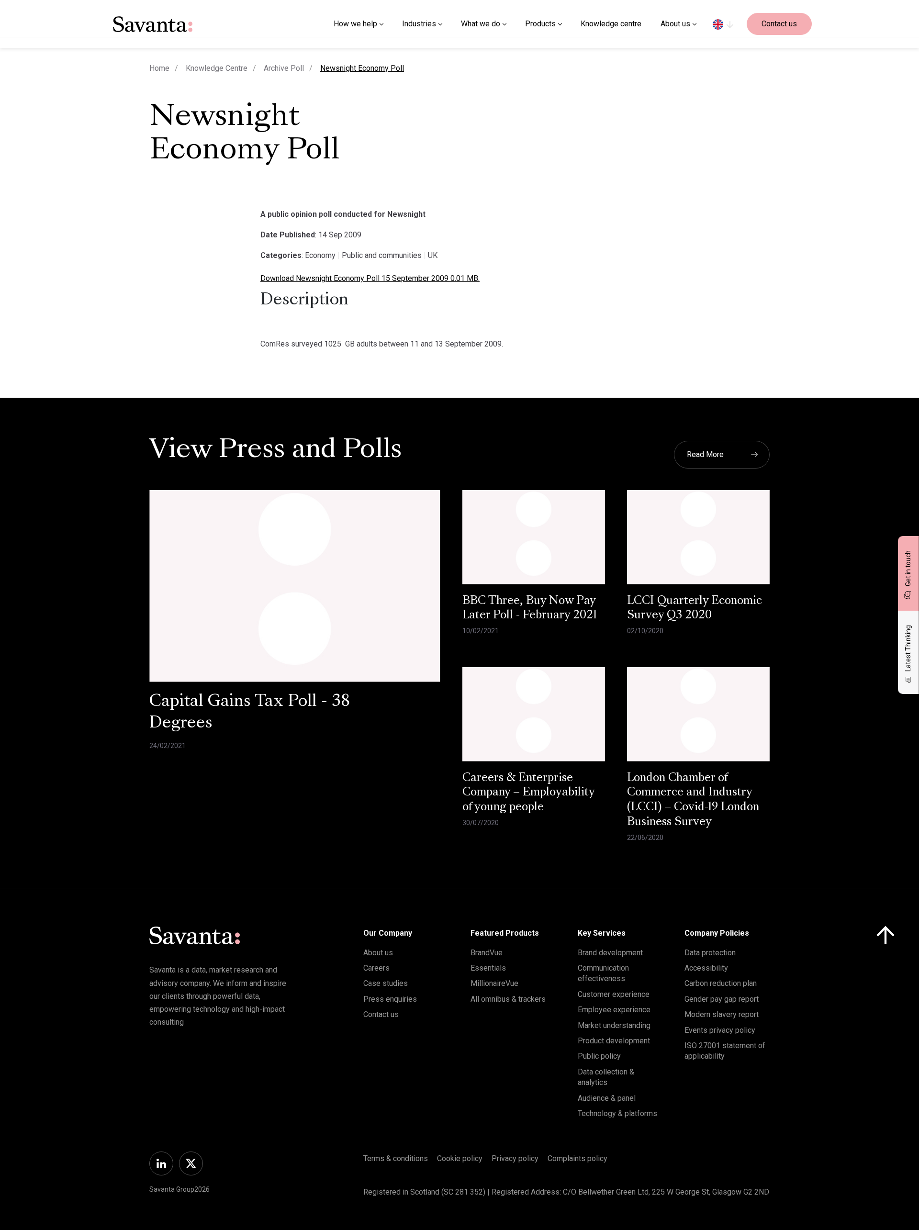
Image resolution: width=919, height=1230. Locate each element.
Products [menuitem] (540, 23)
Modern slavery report (721, 1014)
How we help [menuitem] (355, 23)
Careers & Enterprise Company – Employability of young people (528, 793)
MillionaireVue (494, 983)
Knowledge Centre (216, 68)
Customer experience (614, 994)
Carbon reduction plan (720, 983)
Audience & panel (607, 1098)
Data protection (710, 952)
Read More (705, 454)
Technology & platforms (617, 1113)
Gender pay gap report (721, 999)
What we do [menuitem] (480, 23)
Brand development (610, 952)
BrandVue (487, 952)
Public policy (599, 1056)
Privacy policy (515, 1158)
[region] (723, 24)
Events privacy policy (719, 1030)
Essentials (488, 968)
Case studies (385, 983)
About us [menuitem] (675, 23)
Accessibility (706, 968)
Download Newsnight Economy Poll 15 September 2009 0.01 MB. (370, 278)
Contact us (779, 23)
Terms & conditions (395, 1158)
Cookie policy (459, 1158)
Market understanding (614, 1025)
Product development (614, 1040)
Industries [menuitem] (419, 23)
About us (378, 952)
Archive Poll (284, 68)
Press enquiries (390, 999)
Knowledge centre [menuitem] (611, 23)
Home (159, 68)
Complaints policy (577, 1158)
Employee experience (614, 1009)
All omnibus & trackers (508, 999)
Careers (376, 968)
